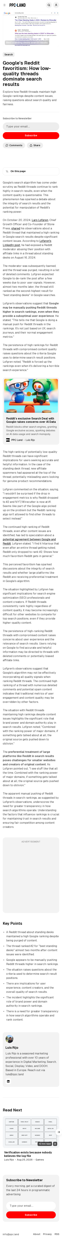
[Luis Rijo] (9, 1039)
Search (49, 5)
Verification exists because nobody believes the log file (28, 1154)
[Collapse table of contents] (7, 171)
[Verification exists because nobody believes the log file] (31, 1132)
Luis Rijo (12, 1047)
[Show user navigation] (56, 5)
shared (15, 228)
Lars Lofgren (40, 220)
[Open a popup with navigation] (4, 5)
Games (39, 1159)
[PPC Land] (17, 5)
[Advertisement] (31, 877)
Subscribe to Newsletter (17, 118)
